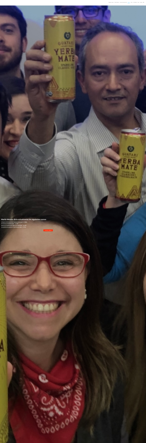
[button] (143, 2)
